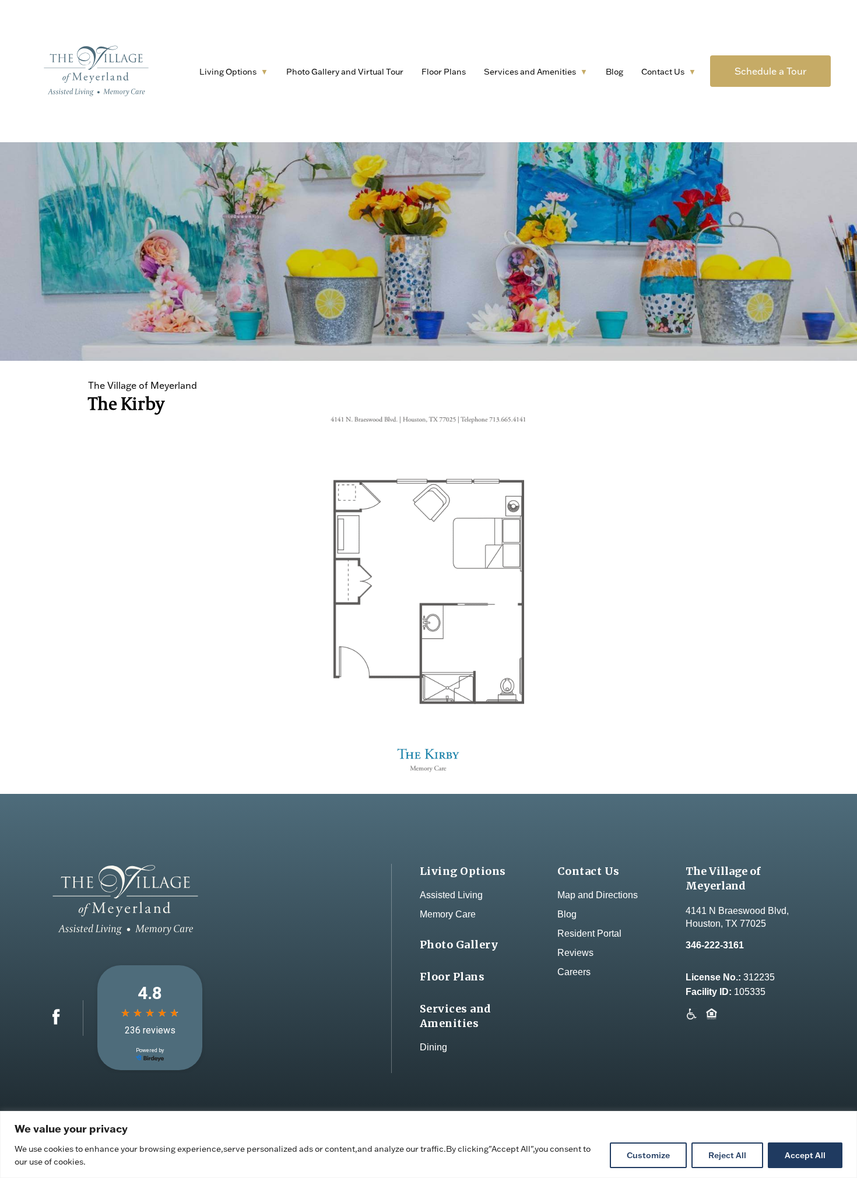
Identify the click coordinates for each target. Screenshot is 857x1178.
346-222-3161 (715, 945)
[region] (428, 1144)
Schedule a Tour (770, 71)
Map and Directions (597, 895)
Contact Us (662, 71)
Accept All (805, 1155)
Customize (648, 1155)
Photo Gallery (459, 944)
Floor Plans (444, 71)
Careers (574, 972)
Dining (433, 1047)
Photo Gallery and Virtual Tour (344, 71)
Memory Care (448, 914)
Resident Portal (589, 933)
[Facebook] (56, 1021)
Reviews (575, 953)
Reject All (727, 1155)
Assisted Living (451, 895)
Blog (614, 71)
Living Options (228, 71)
